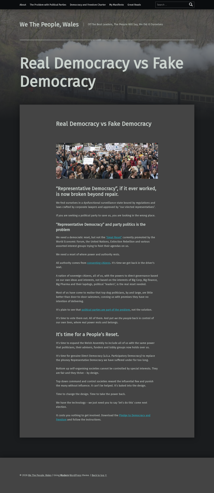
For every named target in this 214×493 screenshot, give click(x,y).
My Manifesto (116, 4)
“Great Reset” (114, 237)
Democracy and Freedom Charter (88, 4)
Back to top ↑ (99, 475)
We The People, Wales (40, 475)
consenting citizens (98, 263)
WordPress (75, 475)
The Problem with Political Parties (48, 4)
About (23, 4)
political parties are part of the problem (106, 309)
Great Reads (134, 4)
